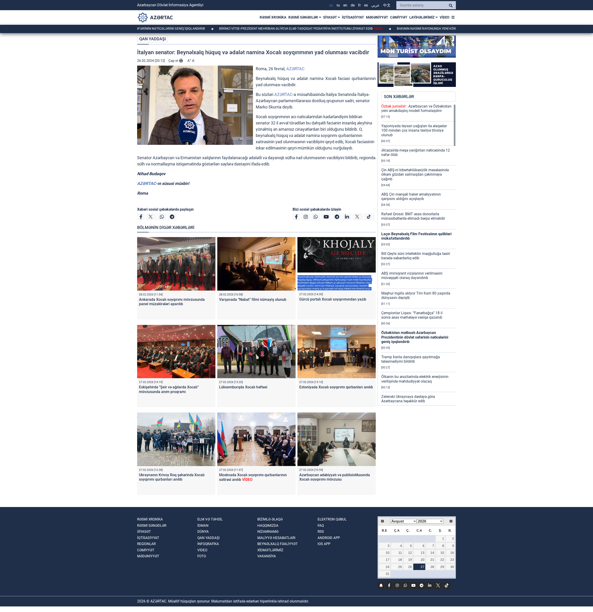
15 (442, 553)
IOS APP (324, 544)
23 (452, 559)
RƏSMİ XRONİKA (273, 17)
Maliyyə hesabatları (276, 538)
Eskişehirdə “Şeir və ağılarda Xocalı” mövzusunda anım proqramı (169, 389)
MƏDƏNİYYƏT (377, 17)
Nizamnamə (267, 532)
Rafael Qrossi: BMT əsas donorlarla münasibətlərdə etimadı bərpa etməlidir (413, 216)
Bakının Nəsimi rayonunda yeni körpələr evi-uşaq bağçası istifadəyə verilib (436, 28)
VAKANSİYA (266, 556)
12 (410, 553)
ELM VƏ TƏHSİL (210, 519)
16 (452, 553)
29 (442, 567)
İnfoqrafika (208, 544)
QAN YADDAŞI (152, 38)
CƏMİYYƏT (398, 17)
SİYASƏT (330, 17)
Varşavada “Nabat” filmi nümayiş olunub (252, 299)
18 (400, 559)
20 (422, 559)
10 (387, 553)
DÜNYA (203, 532)
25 (400, 567)
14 (432, 553)
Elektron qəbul (332, 519)
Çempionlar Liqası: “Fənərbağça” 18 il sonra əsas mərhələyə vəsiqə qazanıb (411, 315)
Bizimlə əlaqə (270, 519)
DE (353, 5)
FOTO (201, 556)
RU (338, 5)
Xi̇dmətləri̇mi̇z (270, 550)
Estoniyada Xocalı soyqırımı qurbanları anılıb (336, 387)
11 (400, 553)
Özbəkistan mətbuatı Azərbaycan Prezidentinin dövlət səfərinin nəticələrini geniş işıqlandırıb (414, 337)
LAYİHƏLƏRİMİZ (422, 17)
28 (432, 567)
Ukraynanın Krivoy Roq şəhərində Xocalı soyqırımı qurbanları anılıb (172, 477)
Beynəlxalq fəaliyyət (277, 544)
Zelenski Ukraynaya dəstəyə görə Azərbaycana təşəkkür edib (408, 398)
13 (422, 553)
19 (410, 559)
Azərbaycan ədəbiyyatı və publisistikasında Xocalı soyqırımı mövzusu (334, 477)
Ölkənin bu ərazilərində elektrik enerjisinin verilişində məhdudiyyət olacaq (414, 378)
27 (422, 567)
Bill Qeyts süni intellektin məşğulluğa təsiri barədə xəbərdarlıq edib (415, 255)
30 (452, 567)
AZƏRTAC (295, 68)
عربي (375, 5)
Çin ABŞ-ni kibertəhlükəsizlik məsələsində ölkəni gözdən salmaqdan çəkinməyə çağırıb (415, 174)
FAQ (321, 525)
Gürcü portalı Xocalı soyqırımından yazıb (332, 299)
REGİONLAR (146, 544)
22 (442, 559)
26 (410, 567)
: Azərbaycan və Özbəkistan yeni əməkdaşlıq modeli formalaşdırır (416, 108)
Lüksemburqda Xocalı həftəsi (243, 387)
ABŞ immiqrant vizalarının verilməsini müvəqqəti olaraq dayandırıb (411, 275)
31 (387, 574)
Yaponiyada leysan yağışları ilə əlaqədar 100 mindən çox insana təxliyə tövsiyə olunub (414, 130)
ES (366, 5)
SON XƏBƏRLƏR (399, 96)
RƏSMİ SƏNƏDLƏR (303, 17)
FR (359, 5)
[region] (418, 254)
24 (387, 567)
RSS (321, 532)
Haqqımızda (267, 525)
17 (387, 559)
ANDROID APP (329, 538)
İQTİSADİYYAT (353, 17)
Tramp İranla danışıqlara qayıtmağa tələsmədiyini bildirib (410, 359)
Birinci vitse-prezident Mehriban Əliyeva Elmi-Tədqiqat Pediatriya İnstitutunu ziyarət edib (271, 28)
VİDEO (444, 17)
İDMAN (202, 525)
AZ (331, 5)
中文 (387, 5)
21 (432, 559)
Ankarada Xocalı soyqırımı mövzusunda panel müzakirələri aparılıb (172, 301)
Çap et (173, 61)
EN (345, 5)
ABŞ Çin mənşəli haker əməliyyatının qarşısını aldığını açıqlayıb (411, 196)
